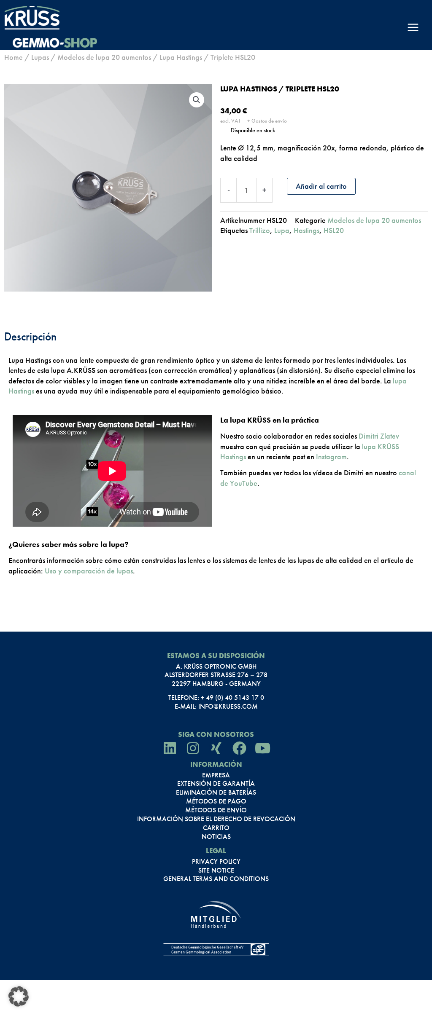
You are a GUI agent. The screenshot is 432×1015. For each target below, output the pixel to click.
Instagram (331, 456)
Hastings (306, 230)
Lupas (40, 57)
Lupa (281, 230)
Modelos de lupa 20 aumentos (104, 57)
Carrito (216, 828)
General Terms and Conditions (216, 879)
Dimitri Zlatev (379, 436)
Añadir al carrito (321, 186)
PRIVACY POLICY (216, 861)
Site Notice (216, 870)
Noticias (216, 837)
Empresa (216, 775)
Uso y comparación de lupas (89, 571)
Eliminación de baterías (216, 792)
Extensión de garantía (216, 783)
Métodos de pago (216, 801)
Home (13, 57)
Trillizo (259, 230)
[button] (196, 99)
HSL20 (334, 230)
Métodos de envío (216, 810)
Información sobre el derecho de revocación (216, 819)
